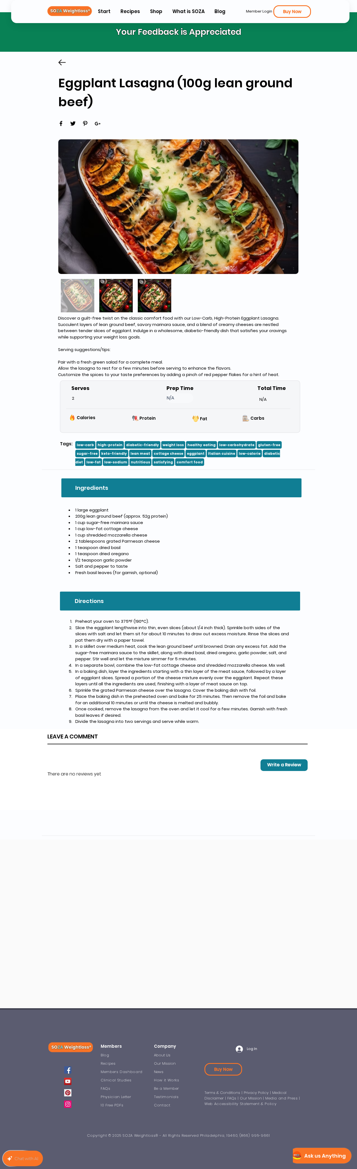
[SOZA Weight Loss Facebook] (67, 1070)
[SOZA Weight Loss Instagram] (67, 1104)
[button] (188, 11)
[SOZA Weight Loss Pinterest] (67, 1092)
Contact (162, 1105)
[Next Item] (289, 207)
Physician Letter (116, 1096)
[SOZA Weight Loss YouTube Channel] (67, 1081)
